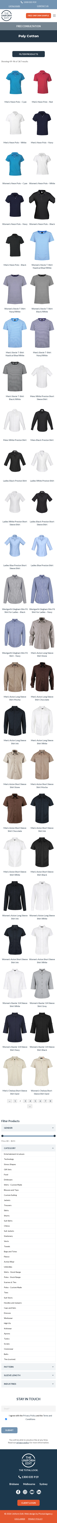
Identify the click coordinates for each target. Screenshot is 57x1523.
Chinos (7, 1226)
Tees (6, 1292)
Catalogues (14, 6)
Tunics (7, 1339)
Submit (9, 1430)
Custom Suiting (10, 1195)
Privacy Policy (29, 1415)
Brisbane (14, 1484)
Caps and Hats (10, 1308)
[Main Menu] (54, 16)
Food (6, 1174)
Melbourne (29, 1484)
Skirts (6, 1210)
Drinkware (8, 1179)
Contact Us (43, 6)
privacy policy (22, 1442)
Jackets (7, 1200)
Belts (6, 1354)
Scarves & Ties (10, 1282)
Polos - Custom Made (13, 1287)
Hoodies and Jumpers (13, 1303)
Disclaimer (20, 1519)
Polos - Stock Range (12, 1277)
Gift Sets (8, 1169)
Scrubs (7, 1344)
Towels (7, 1246)
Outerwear (8, 1349)
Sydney (44, 1484)
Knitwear (8, 1328)
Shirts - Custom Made (13, 1185)
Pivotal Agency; (45, 1513)
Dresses (7, 1313)
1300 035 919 (30, 1477)
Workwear (8, 1318)
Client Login (28, 1503)
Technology (9, 1159)
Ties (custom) (9, 1359)
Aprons (7, 1333)
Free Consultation (28, 26)
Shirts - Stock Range (12, 1272)
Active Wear (9, 1262)
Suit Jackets (9, 1231)
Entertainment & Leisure (14, 1154)
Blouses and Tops (11, 1190)
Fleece (6, 1256)
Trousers (8, 1205)
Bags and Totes (10, 1251)
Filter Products (28, 54)
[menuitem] (43, 6)
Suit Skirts (8, 1221)
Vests (6, 1241)
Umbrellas (8, 1267)
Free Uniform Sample (38, 16)
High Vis (7, 1323)
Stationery (8, 1236)
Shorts (7, 1215)
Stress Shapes (10, 1164)
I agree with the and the (30, 1417)
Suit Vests (8, 1298)
